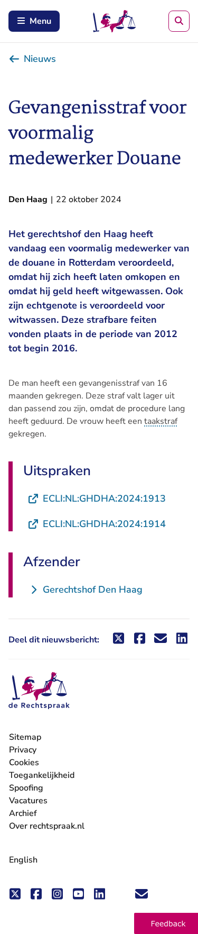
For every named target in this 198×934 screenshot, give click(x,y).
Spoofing (26, 788)
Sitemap (25, 737)
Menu (40, 21)
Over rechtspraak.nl (46, 826)
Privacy (22, 750)
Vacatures (28, 801)
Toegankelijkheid (41, 775)
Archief (23, 813)
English (23, 860)
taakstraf (160, 421)
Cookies (24, 762)
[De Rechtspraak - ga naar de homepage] (39, 691)
